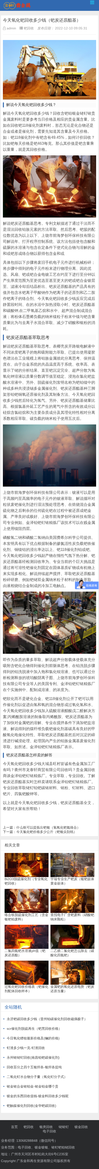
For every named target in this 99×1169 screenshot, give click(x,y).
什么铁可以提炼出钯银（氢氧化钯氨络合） (48, 827)
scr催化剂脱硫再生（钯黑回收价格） (34, 1028)
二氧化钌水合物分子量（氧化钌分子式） (37, 1077)
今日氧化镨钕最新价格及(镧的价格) (33, 1038)
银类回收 (46, 1127)
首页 (14, 1127)
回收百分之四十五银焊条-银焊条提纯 (34, 1067)
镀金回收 (81, 1127)
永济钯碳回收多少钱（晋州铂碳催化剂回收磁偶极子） (47, 1019)
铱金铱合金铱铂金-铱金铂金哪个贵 (32, 1086)
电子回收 (49, 1131)
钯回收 (29, 1127)
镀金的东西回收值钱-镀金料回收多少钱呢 (37, 1096)
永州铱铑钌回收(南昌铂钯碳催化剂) (33, 1057)
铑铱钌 (64, 1127)
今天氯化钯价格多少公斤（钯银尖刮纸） (46, 832)
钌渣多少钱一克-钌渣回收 (26, 1048)
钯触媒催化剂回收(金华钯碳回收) (31, 1106)
